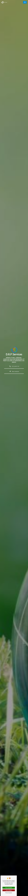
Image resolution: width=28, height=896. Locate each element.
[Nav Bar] (25, 2)
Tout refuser (9, 890)
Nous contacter (15, 371)
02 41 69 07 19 (15, 366)
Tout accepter (8, 887)
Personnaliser (8, 892)
